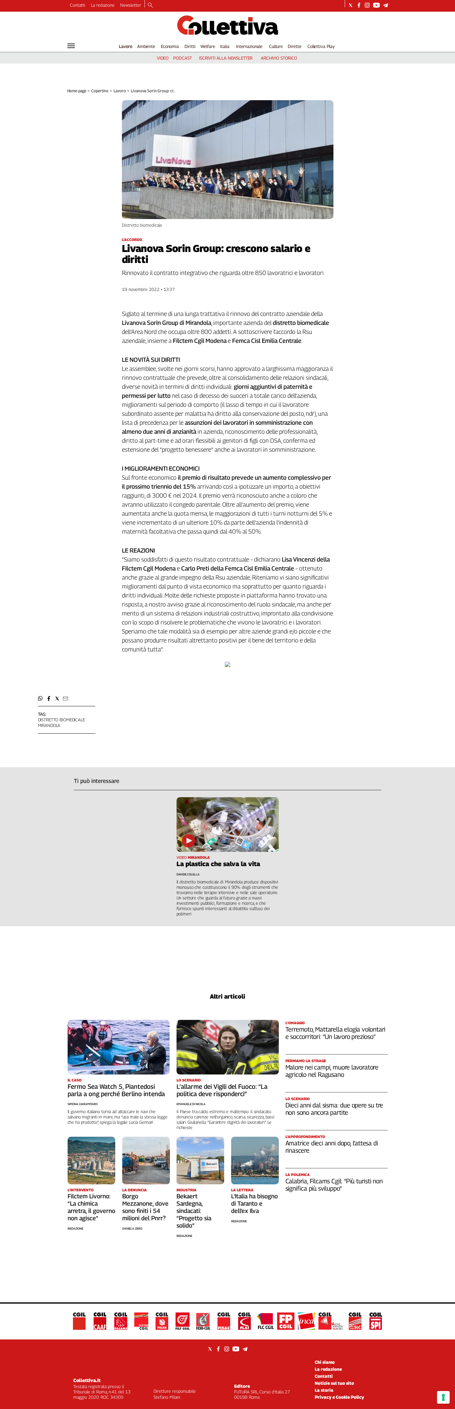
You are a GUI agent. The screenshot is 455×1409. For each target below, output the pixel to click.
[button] (40, 698)
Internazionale (249, 46)
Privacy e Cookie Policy (339, 1397)
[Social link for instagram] (367, 5)
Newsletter (130, 5)
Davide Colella (188, 874)
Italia (224, 46)
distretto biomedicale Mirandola (61, 722)
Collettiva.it (87, 1380)
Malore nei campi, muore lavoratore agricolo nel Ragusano (332, 1070)
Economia (170, 46)
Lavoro (125, 46)
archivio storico (279, 58)
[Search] (150, 6)
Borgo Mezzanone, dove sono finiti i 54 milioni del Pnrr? (145, 1207)
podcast (182, 58)
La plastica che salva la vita (218, 863)
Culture (276, 46)
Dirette (294, 46)
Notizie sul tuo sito (334, 1383)
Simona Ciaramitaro (83, 1104)
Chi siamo (325, 1362)
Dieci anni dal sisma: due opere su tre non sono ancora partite (334, 1108)
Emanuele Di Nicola (191, 1104)
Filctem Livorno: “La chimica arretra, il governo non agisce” (91, 1207)
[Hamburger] (71, 46)
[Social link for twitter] (350, 5)
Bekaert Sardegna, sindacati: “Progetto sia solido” (194, 1211)
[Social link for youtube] (376, 5)
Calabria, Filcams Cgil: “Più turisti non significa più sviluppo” (334, 1184)
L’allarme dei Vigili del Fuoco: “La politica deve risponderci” (222, 1090)
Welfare (208, 46)
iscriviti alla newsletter (226, 58)
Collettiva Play (321, 46)
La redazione (103, 5)
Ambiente (146, 46)
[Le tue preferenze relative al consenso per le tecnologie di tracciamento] (443, 1397)
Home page (76, 90)
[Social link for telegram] (385, 5)
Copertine (99, 90)
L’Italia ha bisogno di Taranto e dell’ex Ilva (254, 1203)
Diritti (190, 46)
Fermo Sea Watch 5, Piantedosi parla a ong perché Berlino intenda (116, 1090)
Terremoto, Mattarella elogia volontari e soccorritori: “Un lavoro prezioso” (335, 1033)
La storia (324, 1390)
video (163, 58)
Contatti (77, 5)
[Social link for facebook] (358, 5)
